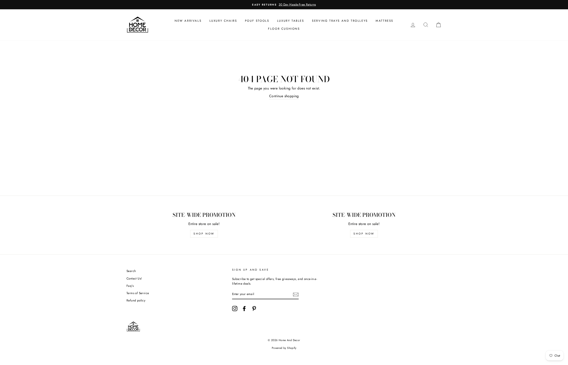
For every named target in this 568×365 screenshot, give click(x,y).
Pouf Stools (257, 21)
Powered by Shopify (284, 348)
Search (131, 271)
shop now (204, 234)
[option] (284, 4)
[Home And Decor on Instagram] (234, 308)
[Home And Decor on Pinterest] (254, 308)
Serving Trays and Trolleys (340, 21)
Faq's (130, 285)
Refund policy (135, 300)
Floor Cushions (284, 29)
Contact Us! (134, 278)
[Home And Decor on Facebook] (244, 308)
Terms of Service (137, 293)
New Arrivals (188, 21)
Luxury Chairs (223, 21)
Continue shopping (284, 96)
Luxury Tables (290, 21)
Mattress (384, 21)
